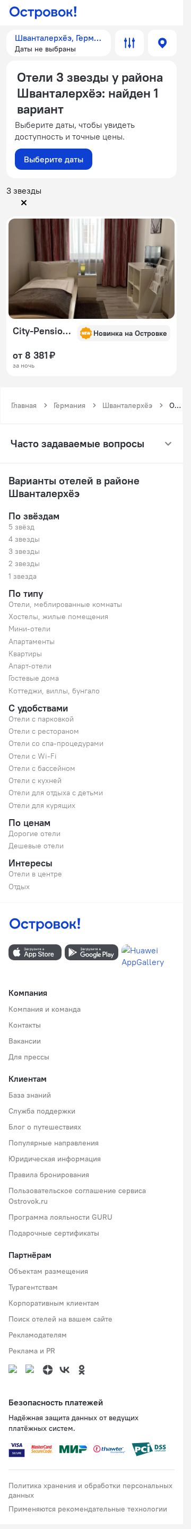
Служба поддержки (41, 1111)
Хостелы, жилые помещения (58, 616)
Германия (69, 405)
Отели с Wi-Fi (32, 756)
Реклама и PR (31, 1351)
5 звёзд (21, 527)
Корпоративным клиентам (53, 1303)
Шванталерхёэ (127, 405)
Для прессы (28, 1057)
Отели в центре (35, 874)
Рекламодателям (37, 1335)
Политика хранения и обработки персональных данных (90, 1490)
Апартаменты (31, 641)
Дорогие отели (34, 833)
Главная (24, 405)
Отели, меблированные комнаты (65, 604)
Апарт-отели (29, 666)
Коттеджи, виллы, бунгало (54, 691)
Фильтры (129, 43)
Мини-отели (29, 628)
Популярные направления (53, 1143)
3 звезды (24, 551)
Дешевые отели (36, 845)
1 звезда (22, 576)
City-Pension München (42, 331)
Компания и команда (44, 1009)
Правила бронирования (48, 1174)
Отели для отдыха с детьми (55, 792)
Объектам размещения (48, 1271)
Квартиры (25, 653)
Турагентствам (33, 1287)
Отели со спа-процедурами (55, 743)
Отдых (19, 886)
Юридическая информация (54, 1158)
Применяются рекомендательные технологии (87, 1509)
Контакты (24, 1025)
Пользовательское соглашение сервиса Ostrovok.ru (77, 1196)
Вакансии (24, 1041)
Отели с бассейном (41, 768)
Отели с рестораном (43, 731)
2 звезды (24, 563)
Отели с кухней (35, 780)
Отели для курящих (41, 805)
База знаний (29, 1095)
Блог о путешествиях (44, 1127)
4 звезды (24, 539)
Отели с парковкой (41, 719)
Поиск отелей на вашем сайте (60, 1319)
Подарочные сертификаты (53, 1233)
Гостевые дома (33, 678)
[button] (58, 43)
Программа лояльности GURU (60, 1217)
